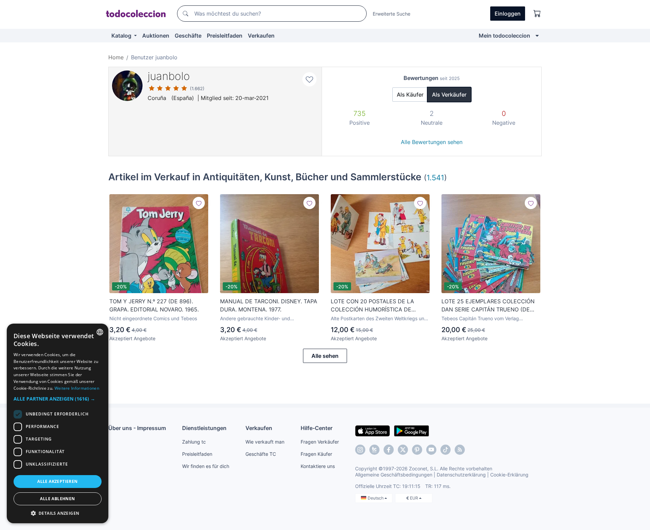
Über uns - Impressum (137, 428)
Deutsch (376, 498)
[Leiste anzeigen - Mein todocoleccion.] (537, 35)
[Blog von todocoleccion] (460, 450)
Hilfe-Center (316, 428)
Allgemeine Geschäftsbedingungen (393, 474)
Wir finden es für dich (205, 466)
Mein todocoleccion (504, 35)
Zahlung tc (194, 442)
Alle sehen (325, 355)
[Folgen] (199, 203)
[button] (58, 398)
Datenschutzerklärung (461, 474)
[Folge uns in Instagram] (360, 450)
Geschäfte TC (260, 454)
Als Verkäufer (449, 94)
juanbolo (169, 76)
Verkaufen (261, 35)
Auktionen (155, 35)
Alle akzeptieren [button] (57, 481)
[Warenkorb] (537, 13)
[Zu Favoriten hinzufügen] (309, 79)
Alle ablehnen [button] (57, 499)
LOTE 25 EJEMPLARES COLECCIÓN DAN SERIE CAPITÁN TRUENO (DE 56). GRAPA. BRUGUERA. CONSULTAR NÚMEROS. (490, 305)
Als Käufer (410, 94)
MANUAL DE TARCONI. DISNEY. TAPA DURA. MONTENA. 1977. (268, 305)
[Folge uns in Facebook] (389, 450)
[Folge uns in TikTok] (445, 450)
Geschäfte (188, 35)
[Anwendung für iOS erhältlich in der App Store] (372, 430)
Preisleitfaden (224, 35)
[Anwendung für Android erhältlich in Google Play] (411, 430)
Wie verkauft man (264, 442)
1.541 (435, 177)
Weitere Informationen (77, 388)
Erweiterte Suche (391, 14)
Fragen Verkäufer (320, 442)
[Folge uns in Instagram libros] (374, 450)
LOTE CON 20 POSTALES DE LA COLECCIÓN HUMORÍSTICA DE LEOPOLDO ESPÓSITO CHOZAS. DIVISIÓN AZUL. (372, 305)
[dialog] (57, 423)
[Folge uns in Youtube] (431, 450)
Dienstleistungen (204, 428)
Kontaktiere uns (318, 466)
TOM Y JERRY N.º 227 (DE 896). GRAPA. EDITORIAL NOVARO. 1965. (154, 305)
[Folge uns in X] (403, 450)
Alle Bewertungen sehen (431, 142)
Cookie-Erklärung (509, 474)
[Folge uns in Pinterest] (417, 450)
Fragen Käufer (316, 454)
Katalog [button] (122, 35)
